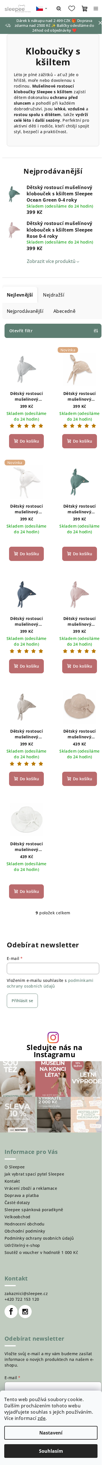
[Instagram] (25, 1311)
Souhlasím (51, 1451)
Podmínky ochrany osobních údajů (39, 1238)
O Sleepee (15, 1167)
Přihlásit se (22, 1000)
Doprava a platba (22, 1195)
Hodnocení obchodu (25, 1224)
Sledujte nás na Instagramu (54, 1051)
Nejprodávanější (25, 311)
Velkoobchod (17, 1216)
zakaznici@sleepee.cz (26, 1293)
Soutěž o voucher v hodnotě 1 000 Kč (41, 1252)
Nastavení (50, 1433)
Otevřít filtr (21, 330)
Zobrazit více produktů (51, 261)
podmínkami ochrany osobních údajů (50, 983)
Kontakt (12, 1181)
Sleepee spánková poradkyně (34, 1209)
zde (42, 1418)
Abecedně (64, 311)
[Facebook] (11, 1311)
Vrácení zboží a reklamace (31, 1188)
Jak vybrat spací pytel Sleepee (34, 1174)
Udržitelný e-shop (22, 1245)
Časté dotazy (17, 1202)
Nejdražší (53, 295)
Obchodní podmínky (25, 1231)
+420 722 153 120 (22, 1299)
